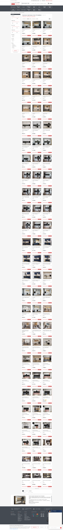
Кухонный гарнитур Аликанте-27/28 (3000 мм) (35, 380)
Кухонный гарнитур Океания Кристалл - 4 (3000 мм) (36, 263)
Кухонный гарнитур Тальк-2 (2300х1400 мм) (25, 313)
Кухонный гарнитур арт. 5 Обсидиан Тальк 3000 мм (25, 347)
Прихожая (18, 9)
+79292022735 (44, 0)
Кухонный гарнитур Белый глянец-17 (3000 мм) (25, 163)
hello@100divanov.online (35, 0)
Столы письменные (13, 9)
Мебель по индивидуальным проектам (20, 518)
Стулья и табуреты (34, 9)
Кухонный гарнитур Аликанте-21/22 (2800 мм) (35, 397)
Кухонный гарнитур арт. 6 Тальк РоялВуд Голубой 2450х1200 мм (47, 330)
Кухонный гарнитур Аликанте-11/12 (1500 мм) (46, 414)
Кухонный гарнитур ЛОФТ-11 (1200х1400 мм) (47, 63)
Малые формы (24, 9)
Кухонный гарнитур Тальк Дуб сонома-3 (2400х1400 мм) (47, 297)
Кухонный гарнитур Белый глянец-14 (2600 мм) (25, 180)
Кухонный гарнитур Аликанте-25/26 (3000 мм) (46, 380)
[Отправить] (60, 527)
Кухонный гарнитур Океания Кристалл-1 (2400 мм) (36, 280)
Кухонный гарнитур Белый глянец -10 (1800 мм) (35, 197)
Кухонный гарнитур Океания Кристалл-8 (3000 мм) (26, 247)
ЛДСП (13, 44)
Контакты (45, 3)
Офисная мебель (44, 7)
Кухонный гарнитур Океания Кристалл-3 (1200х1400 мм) (46, 263)
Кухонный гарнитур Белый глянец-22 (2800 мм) (35, 130)
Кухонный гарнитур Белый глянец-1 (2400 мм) (46, 230)
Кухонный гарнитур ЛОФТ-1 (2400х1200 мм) (46, 113)
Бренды (19, 513)
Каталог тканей (20, 514)
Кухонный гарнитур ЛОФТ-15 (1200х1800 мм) (36, 46)
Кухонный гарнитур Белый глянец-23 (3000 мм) (25, 130)
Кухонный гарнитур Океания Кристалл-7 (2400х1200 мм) (36, 247)
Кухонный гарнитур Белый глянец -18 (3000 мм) (46, 146)
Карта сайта (19, 520)
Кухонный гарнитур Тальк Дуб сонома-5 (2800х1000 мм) (26, 297)
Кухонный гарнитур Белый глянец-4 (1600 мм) (25, 230)
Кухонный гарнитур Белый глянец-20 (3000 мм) (25, 146)
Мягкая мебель (13, 513)
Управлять (41, 527)
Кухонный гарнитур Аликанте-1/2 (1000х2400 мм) (36, 447)
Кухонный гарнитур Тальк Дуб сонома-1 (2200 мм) (36, 313)
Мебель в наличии (39, 9)
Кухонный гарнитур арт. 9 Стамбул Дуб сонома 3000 (46, 313)
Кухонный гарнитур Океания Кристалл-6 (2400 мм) (46, 247)
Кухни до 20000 (33, 16)
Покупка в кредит (26, 516)
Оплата (35, 3)
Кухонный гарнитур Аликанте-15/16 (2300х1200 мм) (36, 414)
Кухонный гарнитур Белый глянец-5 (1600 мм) (46, 213)
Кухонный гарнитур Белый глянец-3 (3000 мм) (35, 230)
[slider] (11, 17)
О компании (41, 3)
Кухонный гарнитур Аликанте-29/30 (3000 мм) (25, 380)
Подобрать (15, 50)
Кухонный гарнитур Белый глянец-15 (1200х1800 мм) (46, 163)
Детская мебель (34, 7)
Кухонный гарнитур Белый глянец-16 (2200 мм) (35, 163)
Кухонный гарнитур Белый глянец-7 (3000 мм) (35, 213)
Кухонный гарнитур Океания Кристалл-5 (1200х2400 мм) (26, 263)
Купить (29, 35)
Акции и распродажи (13, 514)
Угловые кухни (28, 16)
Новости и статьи (20, 515)
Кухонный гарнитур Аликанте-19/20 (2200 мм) (46, 397)
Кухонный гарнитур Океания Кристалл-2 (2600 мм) (26, 280)
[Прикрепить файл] (49, 527)
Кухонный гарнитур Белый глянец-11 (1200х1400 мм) (25, 197)
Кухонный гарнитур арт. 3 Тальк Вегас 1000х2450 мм (47, 347)
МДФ (13, 36)
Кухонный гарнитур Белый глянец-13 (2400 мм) (35, 180)
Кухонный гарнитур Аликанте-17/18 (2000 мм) (25, 414)
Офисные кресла (50, 7)
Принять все (34, 527)
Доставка (33, 3)
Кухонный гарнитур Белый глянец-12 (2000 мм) (46, 180)
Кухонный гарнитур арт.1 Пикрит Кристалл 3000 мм (35, 364)
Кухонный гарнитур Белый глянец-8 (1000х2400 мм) (25, 213)
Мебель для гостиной (29, 7)
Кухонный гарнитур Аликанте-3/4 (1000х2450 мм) (26, 447)
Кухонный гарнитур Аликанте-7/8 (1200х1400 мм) (36, 430)
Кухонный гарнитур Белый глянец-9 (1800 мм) (46, 197)
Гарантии (38, 3)
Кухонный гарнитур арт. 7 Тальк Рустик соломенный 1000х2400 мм (36, 331)
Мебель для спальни (18, 7)
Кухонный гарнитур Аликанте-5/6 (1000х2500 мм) (47, 430)
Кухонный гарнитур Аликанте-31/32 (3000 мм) (46, 364)
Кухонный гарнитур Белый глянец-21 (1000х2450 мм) (46, 130)
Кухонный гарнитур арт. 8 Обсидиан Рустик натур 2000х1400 (25, 331)
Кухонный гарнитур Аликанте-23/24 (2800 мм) (25, 397)
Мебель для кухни (29, 9)
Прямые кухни (24, 16)
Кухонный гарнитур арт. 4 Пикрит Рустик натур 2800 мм (36, 347)
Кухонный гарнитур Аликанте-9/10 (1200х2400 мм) (26, 430)
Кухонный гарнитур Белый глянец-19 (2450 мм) (35, 146)
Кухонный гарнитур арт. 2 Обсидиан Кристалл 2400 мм (26, 364)
